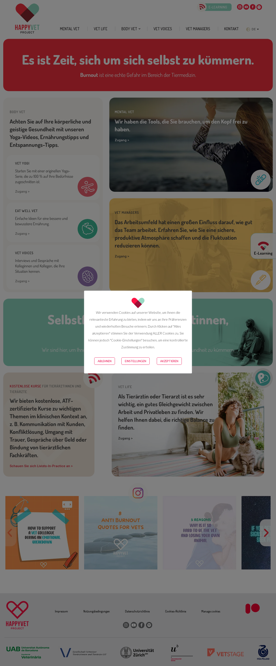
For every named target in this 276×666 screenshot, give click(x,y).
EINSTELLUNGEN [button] (135, 361)
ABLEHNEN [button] (104, 361)
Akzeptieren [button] (169, 361)
